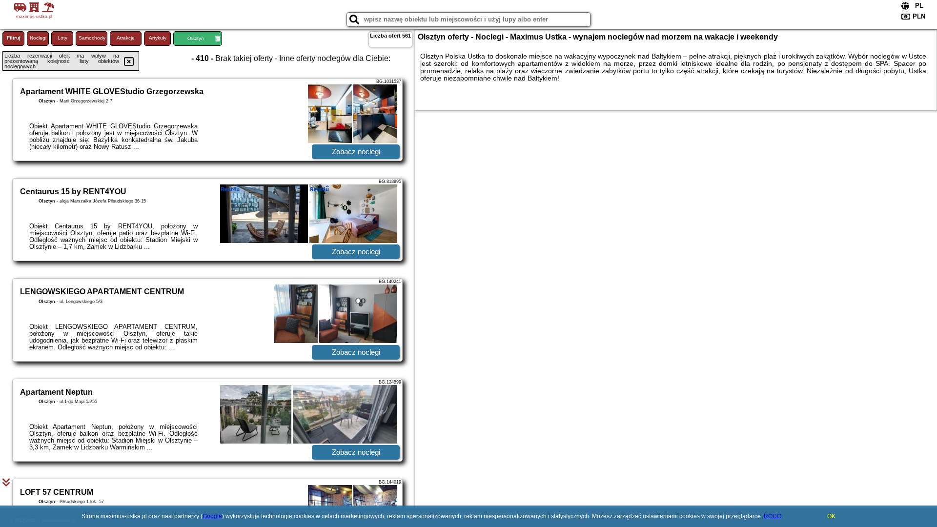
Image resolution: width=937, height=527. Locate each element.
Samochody (92, 38)
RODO (772, 516)
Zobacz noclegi (356, 151)
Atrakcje (126, 38)
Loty (62, 38)
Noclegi (38, 38)
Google (212, 516)
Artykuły (157, 38)
